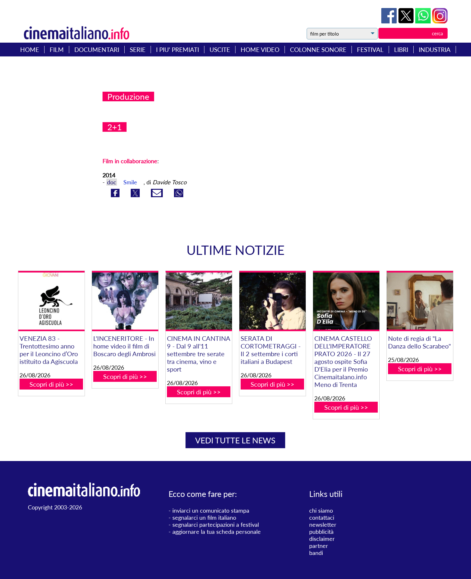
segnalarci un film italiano (204, 517)
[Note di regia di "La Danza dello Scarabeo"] (420, 301)
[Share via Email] (157, 195)
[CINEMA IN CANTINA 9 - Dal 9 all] (199, 301)
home (29, 49)
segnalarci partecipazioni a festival (215, 524)
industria (434, 49)
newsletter (322, 524)
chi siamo (321, 510)
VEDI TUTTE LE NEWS (235, 440)
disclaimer (322, 538)
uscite (220, 49)
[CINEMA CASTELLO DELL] (346, 301)
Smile (130, 182)
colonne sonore (318, 49)
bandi (316, 552)
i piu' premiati (177, 49)
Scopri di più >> (51, 384)
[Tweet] (406, 21)
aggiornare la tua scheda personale (216, 531)
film (57, 49)
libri (401, 49)
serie (137, 49)
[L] (125, 301)
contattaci (321, 517)
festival (370, 49)
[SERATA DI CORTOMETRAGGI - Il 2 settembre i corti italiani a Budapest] (272, 301)
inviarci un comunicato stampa (210, 510)
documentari (96, 49)
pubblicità (321, 531)
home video (260, 49)
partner (318, 545)
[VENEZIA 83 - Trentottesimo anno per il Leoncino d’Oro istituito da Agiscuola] (51, 301)
